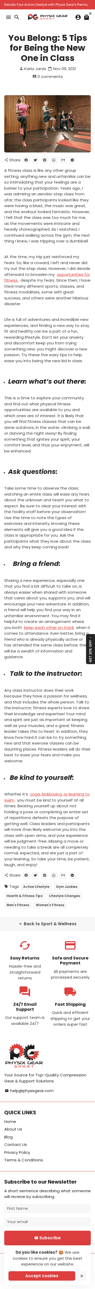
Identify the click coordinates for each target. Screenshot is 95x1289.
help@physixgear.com (29, 1090)
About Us (13, 1129)
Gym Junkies (66, 886)
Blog (8, 1137)
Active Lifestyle (36, 886)
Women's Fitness (50, 905)
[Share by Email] (63, 160)
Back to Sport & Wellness (48, 924)
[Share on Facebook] (26, 160)
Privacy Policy (17, 1152)
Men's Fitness (18, 905)
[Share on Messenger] (72, 160)
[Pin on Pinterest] (44, 160)
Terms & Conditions (23, 1160)
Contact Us (15, 1144)
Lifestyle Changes (64, 896)
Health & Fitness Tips (24, 896)
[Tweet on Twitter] (35, 160)
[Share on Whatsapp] (54, 160)
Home (10, 1121)
